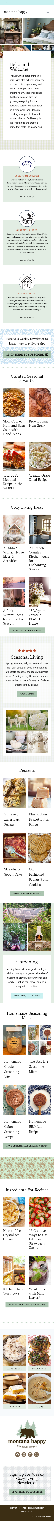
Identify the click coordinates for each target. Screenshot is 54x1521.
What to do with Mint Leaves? (37, 1293)
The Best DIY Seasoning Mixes (38, 1066)
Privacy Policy (27, 1512)
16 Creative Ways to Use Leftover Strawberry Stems (38, 1239)
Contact (13, 1508)
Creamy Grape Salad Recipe (39, 477)
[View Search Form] (6, 2)
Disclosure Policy (36, 1508)
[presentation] (14, 402)
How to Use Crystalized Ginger (12, 1235)
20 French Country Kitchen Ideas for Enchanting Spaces (39, 558)
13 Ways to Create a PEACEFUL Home (37, 617)
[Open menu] (47, 12)
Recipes (23, 1508)
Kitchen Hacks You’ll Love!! (14, 1291)
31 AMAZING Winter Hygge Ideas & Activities (13, 554)
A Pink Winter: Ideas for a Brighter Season (13, 617)
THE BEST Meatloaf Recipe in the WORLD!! (12, 481)
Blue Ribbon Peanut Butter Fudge (39, 819)
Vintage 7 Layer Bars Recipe (12, 819)
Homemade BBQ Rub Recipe (37, 1126)
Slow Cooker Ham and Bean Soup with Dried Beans (14, 427)
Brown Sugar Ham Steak (38, 423)
